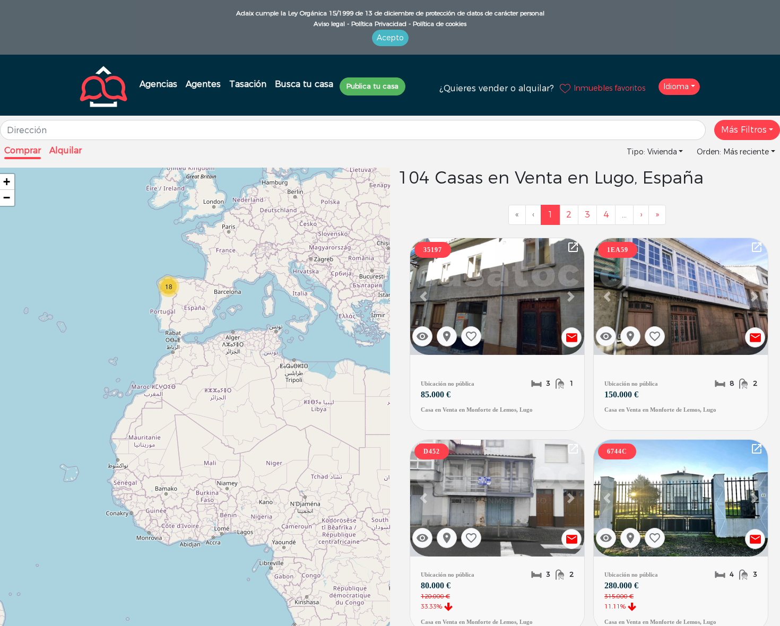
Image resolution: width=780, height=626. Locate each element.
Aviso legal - (331, 24)
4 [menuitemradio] (606, 215)
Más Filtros (744, 130)
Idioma (676, 86)
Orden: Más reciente (733, 151)
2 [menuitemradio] (568, 215)
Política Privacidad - (380, 24)
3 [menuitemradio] (587, 215)
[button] (423, 296)
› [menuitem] (641, 215)
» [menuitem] (657, 215)
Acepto (390, 37)
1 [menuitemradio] (550, 215)
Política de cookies (438, 24)
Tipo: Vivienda (652, 151)
